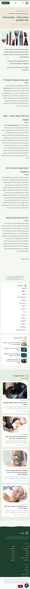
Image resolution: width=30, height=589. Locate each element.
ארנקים (13, 557)
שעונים (26, 555)
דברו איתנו (5, 3)
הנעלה (13, 551)
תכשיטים (12, 548)
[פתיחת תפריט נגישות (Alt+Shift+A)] (26, 585)
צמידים (13, 553)
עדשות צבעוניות (13, 125)
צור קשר (26, 570)
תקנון (27, 572)
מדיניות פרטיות (24, 574)
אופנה (13, 546)
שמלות (26, 551)
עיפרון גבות (6, 88)
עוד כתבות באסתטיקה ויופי (14, 278)
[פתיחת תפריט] (15, 3)
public (13, 560)
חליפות (26, 553)
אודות (27, 567)
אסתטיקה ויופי (20, 11)
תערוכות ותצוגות (24, 557)
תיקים (13, 555)
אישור (20, 586)
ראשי (27, 11)
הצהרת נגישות (25, 576)
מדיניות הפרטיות (24, 582)
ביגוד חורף (26, 560)
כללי (27, 546)
